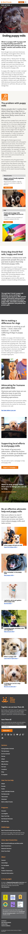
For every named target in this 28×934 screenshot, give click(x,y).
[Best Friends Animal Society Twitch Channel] (23, 735)
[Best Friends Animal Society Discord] (2, 738)
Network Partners (6, 848)
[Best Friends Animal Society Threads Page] (14, 735)
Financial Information (7, 873)
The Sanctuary (5, 751)
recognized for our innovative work (14, 912)
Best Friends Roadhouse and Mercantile (12, 843)
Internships (4, 863)
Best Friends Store (6, 846)
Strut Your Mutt (5, 851)
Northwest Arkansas (7, 818)
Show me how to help (8, 492)
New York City (5, 816)
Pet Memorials (5, 794)
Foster (3, 789)
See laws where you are (8, 410)
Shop (2, 772)
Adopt (3, 759)
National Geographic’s (15, 882)
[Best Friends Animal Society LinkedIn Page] (11, 735)
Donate (21, 2)
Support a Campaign (9, 467)
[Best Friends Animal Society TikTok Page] (20, 735)
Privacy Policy (4, 924)
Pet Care (3, 766)
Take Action (4, 796)
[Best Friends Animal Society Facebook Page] (2, 735)
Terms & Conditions (5, 925)
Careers (3, 860)
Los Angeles (4, 813)
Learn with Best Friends (7, 791)
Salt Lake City (5, 821)
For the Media (5, 865)
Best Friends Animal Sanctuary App (11, 830)
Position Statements (6, 870)
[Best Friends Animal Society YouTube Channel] (17, 735)
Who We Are (4, 764)
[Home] (7, 2)
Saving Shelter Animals (7, 748)
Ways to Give (4, 761)
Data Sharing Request (6, 922)
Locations (4, 769)
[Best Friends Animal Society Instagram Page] (5, 735)
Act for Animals (5, 753)
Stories (3, 756)
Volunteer (4, 799)
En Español (4, 774)
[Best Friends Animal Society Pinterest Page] (8, 735)
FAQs (2, 868)
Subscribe (6, 730)
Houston (3, 811)
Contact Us (3, 920)
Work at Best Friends (7, 802)
